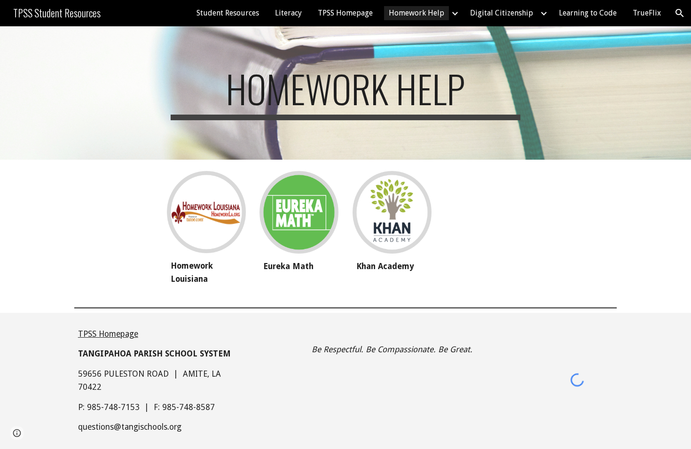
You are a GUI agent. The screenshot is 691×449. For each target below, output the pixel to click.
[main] (345, 93)
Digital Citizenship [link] (501, 12)
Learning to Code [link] (588, 12)
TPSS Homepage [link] (345, 12)
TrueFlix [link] (647, 12)
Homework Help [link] (416, 12)
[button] (679, 13)
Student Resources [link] (227, 12)
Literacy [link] (288, 12)
